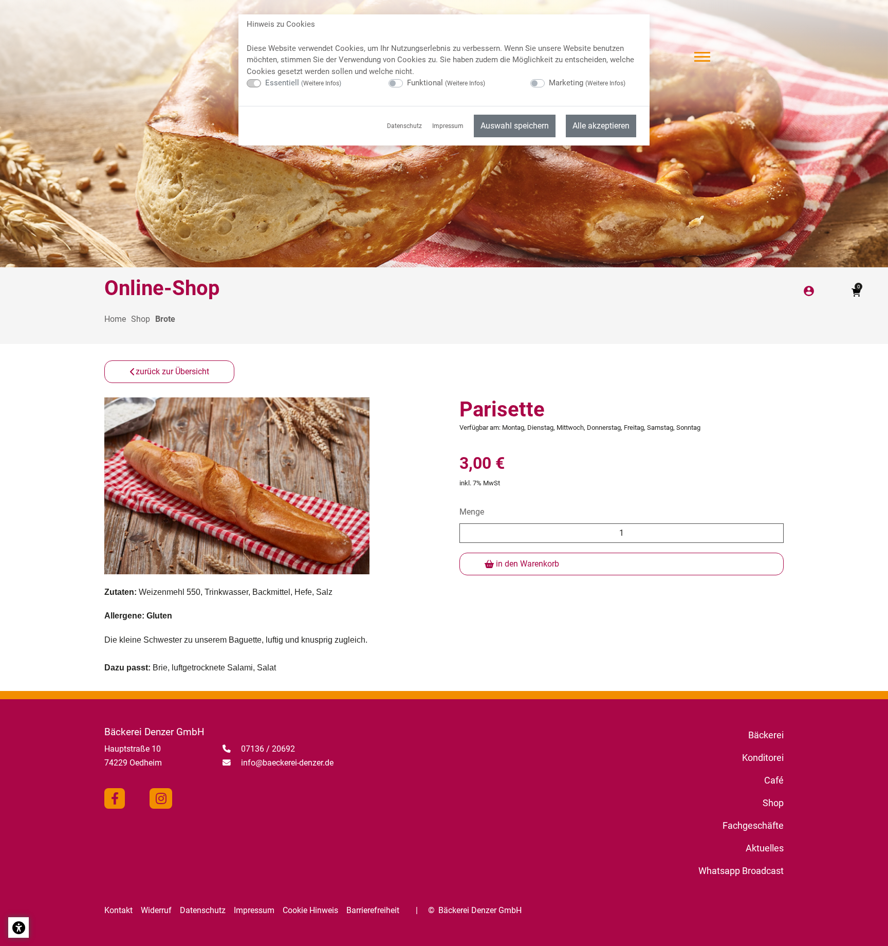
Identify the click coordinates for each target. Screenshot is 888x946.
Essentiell (303, 82)
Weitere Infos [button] (321, 83)
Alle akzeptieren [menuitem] (601, 126)
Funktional (446, 82)
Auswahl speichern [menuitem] (514, 126)
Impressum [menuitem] (448, 126)
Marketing (587, 82)
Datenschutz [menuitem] (404, 126)
